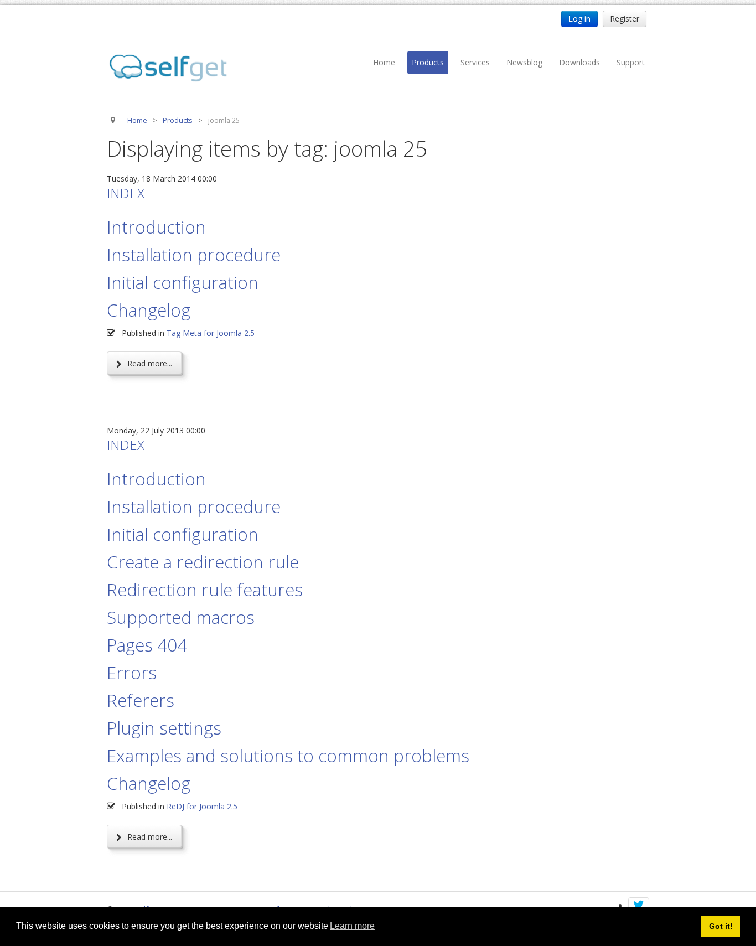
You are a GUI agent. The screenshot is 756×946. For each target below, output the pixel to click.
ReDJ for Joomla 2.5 (202, 806)
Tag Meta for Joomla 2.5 (211, 333)
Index (125, 193)
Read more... (148, 363)
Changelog (148, 310)
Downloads (579, 62)
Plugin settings (164, 728)
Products (428, 62)
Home (384, 62)
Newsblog (524, 62)
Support (631, 62)
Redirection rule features (205, 589)
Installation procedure (194, 254)
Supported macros (181, 617)
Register (624, 18)
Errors (132, 672)
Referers (140, 700)
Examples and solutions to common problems (288, 755)
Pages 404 (147, 644)
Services (475, 62)
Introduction (156, 227)
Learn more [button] (352, 926)
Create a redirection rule (203, 561)
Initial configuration (182, 282)
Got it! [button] (721, 926)
